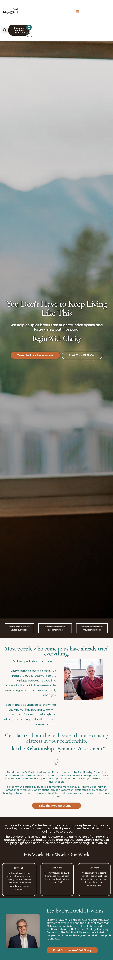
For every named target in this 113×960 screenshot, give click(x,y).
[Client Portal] (29, 27)
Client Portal (29, 34)
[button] (77, 11)
